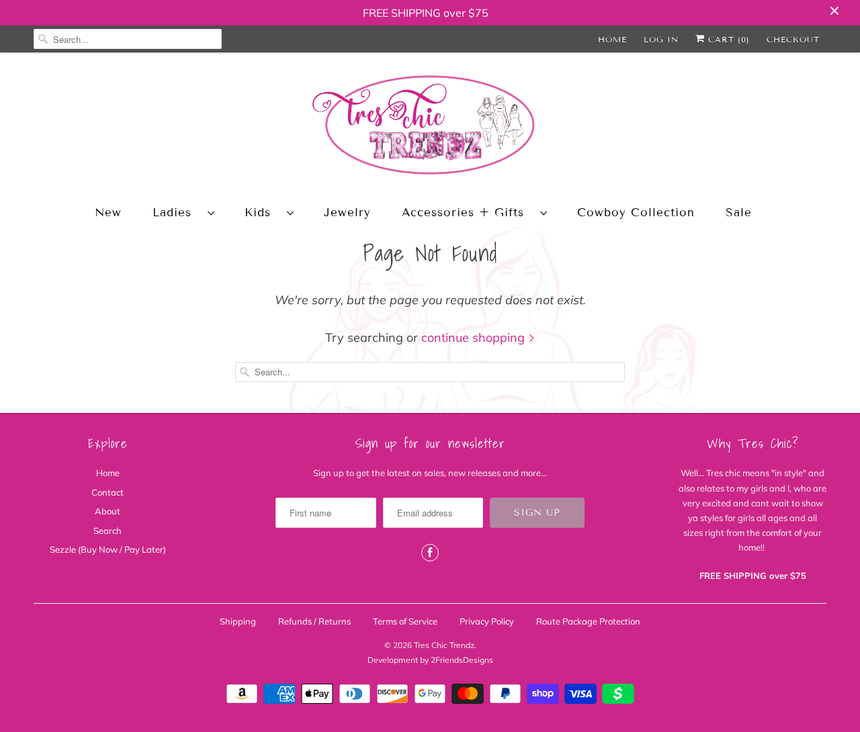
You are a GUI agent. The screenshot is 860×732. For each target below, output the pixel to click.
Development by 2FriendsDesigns (430, 660)
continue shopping (474, 337)
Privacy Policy (487, 621)
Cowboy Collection (636, 212)
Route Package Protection (588, 621)
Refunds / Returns (314, 621)
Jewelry (347, 212)
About (107, 511)
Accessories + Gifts (467, 212)
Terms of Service (405, 621)
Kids (262, 212)
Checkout (793, 39)
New (108, 212)
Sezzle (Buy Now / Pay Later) (108, 549)
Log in (661, 39)
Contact (107, 492)
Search (107, 530)
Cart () (727, 39)
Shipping (238, 621)
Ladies (177, 212)
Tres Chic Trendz (444, 645)
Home (612, 39)
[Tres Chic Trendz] (430, 127)
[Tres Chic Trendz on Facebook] (430, 552)
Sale (739, 212)
